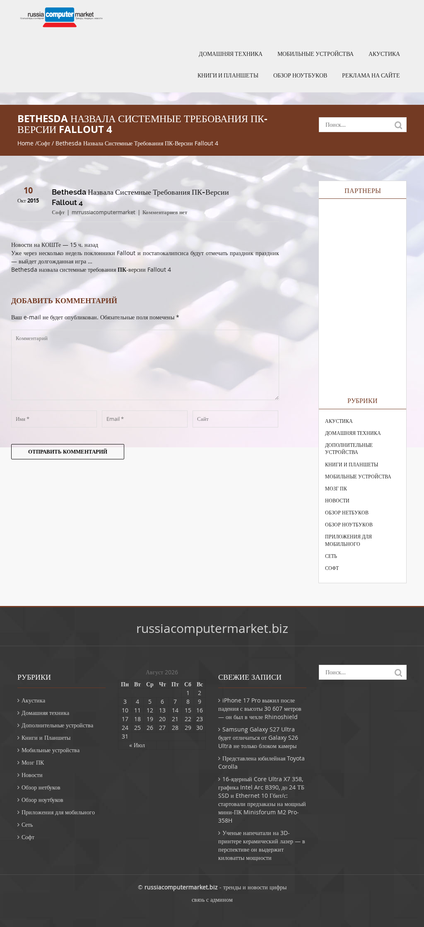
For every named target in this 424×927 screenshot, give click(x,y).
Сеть (331, 556)
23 (199, 719)
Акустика (384, 54)
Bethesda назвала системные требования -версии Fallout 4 (91, 269)
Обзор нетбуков (347, 512)
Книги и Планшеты (228, 75)
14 (175, 710)
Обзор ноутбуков (300, 75)
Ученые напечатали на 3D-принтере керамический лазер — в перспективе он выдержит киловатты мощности (261, 845)
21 (175, 719)
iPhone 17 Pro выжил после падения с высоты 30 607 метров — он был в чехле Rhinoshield (259, 708)
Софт (43, 143)
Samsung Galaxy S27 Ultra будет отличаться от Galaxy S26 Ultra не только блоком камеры (258, 737)
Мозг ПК (336, 488)
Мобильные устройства (315, 54)
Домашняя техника (231, 54)
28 (175, 727)
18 (137, 719)
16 (199, 710)
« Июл (137, 745)
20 (162, 719)
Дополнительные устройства (349, 448)
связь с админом (212, 899)
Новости (337, 500)
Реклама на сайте (371, 75)
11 (137, 710)
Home (25, 143)
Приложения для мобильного (348, 540)
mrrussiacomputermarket (103, 212)
